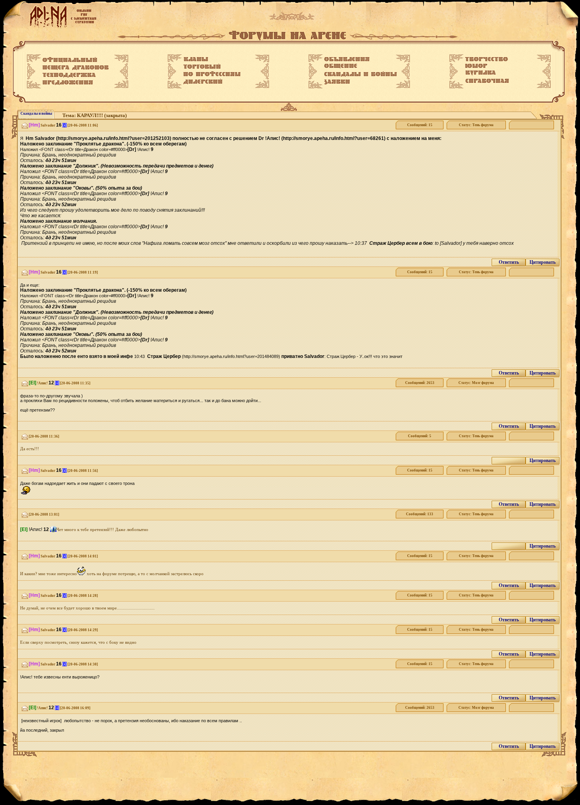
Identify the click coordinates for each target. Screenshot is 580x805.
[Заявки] (337, 82)
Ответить (509, 262)
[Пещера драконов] (76, 67)
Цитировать (542, 262)
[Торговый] (202, 66)
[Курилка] (480, 73)
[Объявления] (347, 59)
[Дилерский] (203, 81)
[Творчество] (486, 59)
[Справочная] (487, 81)
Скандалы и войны (36, 114)
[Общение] (340, 66)
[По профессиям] (212, 73)
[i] (64, 125)
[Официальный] (70, 60)
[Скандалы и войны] (360, 74)
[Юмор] (476, 66)
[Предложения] (68, 82)
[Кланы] (195, 59)
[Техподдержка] (69, 75)
